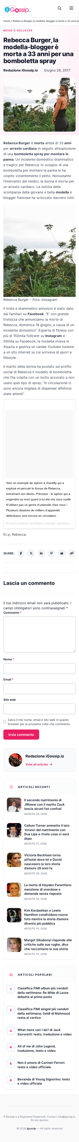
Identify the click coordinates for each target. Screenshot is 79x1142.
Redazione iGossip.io (20, 70)
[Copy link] (72, 553)
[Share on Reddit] (61, 553)
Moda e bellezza (18, 30)
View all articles (36, 764)
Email (8, 679)
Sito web (9, 699)
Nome (8, 659)
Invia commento (21, 734)
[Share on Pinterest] (51, 553)
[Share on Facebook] (21, 553)
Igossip (32, 1128)
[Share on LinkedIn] (41, 553)
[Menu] (71, 8)
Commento (12, 612)
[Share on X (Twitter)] (31, 553)
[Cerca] (60, 8)
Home (6, 20)
